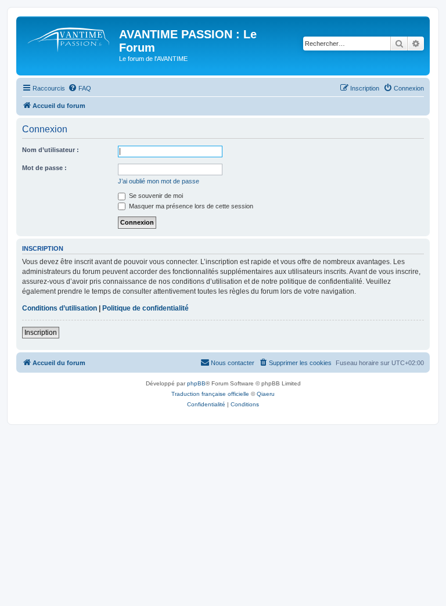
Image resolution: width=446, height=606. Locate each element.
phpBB (196, 383)
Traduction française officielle (210, 394)
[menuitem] (79, 88)
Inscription (40, 333)
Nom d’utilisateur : (50, 149)
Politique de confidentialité (145, 308)
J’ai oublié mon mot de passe (158, 181)
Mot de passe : (44, 167)
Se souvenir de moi (155, 195)
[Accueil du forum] (69, 37)
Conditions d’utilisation (59, 308)
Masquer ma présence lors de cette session (190, 206)
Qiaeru (266, 394)
